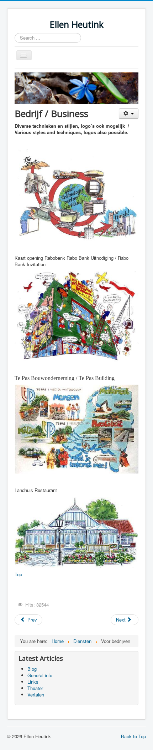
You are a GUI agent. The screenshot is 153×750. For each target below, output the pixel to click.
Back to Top (133, 736)
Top (18, 574)
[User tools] (128, 113)
